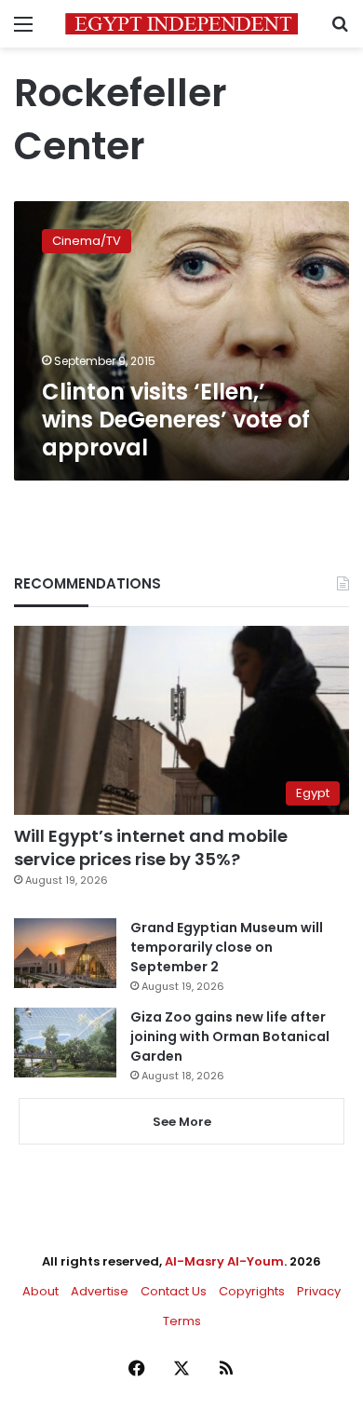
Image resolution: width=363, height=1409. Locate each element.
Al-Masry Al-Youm (224, 1261)
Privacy (319, 1291)
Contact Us (174, 1291)
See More (182, 1122)
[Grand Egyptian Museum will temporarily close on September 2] (65, 953)
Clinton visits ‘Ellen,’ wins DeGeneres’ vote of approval (176, 419)
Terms (182, 1321)
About (40, 1291)
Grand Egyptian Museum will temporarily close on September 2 (226, 947)
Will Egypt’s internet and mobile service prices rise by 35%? (151, 847)
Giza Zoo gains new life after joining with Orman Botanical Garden (229, 1036)
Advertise (99, 1291)
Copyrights (252, 1291)
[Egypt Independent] (181, 23)
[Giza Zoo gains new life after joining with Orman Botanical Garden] (65, 1042)
